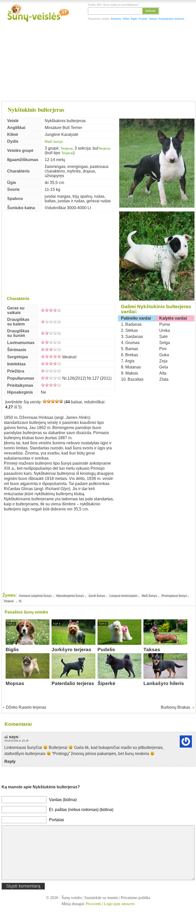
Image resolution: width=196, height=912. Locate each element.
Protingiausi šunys (174, 595)
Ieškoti (150, 11)
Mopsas (15, 683)
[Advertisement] (98, 62)
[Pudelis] (119, 643)
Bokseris (116, 18)
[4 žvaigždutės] (57, 401)
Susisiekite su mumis (101, 897)
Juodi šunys (96, 595)
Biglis (134, 18)
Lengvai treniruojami (123, 595)
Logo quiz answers (119, 904)
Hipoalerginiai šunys (70, 595)
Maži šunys (54, 141)
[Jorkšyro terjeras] (73, 643)
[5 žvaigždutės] (61, 401)
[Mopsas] (28, 677)
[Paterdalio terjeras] (73, 677)
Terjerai (66, 148)
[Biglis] (28, 643)
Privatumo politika (135, 897)
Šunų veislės (72, 897)
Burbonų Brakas (175, 707)
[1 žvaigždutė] (45, 401)
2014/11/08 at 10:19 (16, 740)
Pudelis (143, 18)
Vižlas (125, 18)
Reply (10, 761)
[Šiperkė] (119, 677)
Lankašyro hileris (163, 683)
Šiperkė (106, 683)
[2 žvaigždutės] (49, 401)
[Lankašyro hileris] (165, 677)
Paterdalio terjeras (73, 683)
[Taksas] (165, 643)
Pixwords (93, 904)
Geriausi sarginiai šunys (35, 595)
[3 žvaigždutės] (53, 401)
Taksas (153, 18)
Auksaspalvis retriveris (171, 18)
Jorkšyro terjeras (71, 649)
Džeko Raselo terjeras (26, 707)
